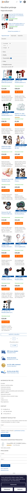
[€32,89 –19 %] (21, 271)
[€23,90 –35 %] (21, 139)
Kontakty (3, 383)
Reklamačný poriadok (6, 394)
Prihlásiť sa (5, 435)
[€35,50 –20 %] (21, 74)
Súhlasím (19, 489)
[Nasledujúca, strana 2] (14, 338)
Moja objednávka (5, 402)
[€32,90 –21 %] (21, 238)
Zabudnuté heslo (5, 470)
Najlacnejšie (13, 35)
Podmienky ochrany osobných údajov (9, 396)
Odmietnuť (7, 489)
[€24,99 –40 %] (7, 74)
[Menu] (24, 1)
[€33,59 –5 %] (7, 271)
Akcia (5, 45)
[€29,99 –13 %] (21, 172)
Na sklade (7, 43)
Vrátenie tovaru (4, 400)
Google (6, 47)
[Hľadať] (16, 1)
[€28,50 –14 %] (21, 205)
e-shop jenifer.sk (7, 413)
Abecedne (3, 38)
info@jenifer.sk (6, 409)
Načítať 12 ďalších (14, 334)
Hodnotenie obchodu (6, 387)
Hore (14, 345)
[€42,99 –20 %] (7, 304)
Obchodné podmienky (6, 389)
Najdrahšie (20, 35)
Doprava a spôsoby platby (7, 385)
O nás (2, 398)
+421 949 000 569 (7, 411)
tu (19, 481)
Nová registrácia (4, 468)
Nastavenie (13, 484)
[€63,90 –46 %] (7, 238)
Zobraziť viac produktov (13, 31)
